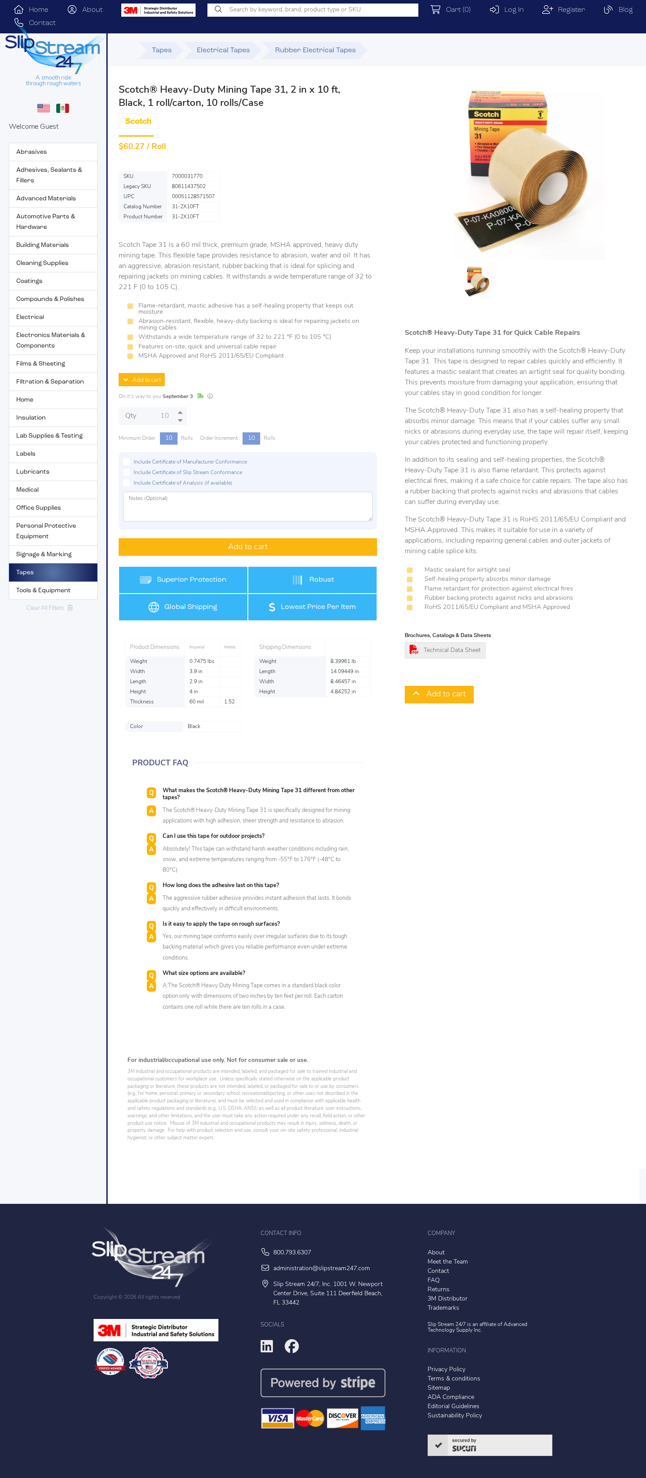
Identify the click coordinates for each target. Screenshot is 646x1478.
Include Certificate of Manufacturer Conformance (190, 462)
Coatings (29, 281)
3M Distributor (448, 1299)
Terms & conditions (454, 1379)
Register (569, 10)
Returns (439, 1289)
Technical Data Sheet (452, 650)
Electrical (30, 317)
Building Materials (42, 245)
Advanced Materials (46, 199)
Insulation (31, 418)
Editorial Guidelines (453, 1406)
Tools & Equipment (43, 590)
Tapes (25, 572)
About (90, 10)
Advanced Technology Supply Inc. (477, 1327)
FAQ (434, 1280)
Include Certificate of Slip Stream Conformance (188, 472)
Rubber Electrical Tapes (315, 50)
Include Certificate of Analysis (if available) (183, 483)
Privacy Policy (446, 1369)
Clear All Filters (47, 608)
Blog (623, 10)
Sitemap (439, 1388)
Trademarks (443, 1308)
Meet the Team (448, 1262)
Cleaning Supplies (42, 263)
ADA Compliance (451, 1397)
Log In (512, 10)
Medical (27, 490)
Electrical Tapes (223, 50)
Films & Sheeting (40, 364)
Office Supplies (38, 508)
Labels (26, 454)
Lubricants (33, 472)
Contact (438, 1271)
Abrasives (31, 152)
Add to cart (144, 380)
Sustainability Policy (455, 1416)
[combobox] (312, 10)
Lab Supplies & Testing (49, 436)
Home (36, 10)
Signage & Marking (44, 554)
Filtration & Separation (50, 382)
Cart (456, 10)
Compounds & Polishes (50, 299)
